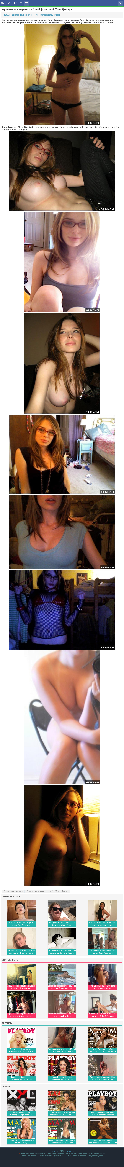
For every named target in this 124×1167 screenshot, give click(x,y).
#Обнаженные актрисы (12, 891)
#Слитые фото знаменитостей (39, 891)
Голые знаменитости (29, 15)
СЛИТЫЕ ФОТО (10, 960)
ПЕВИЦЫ (6, 1086)
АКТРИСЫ (7, 1023)
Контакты (70, 1151)
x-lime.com (54, 1151)
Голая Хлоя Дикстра (10, 15)
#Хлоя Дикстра (62, 891)
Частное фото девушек (50, 15)
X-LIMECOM (12, 3)
